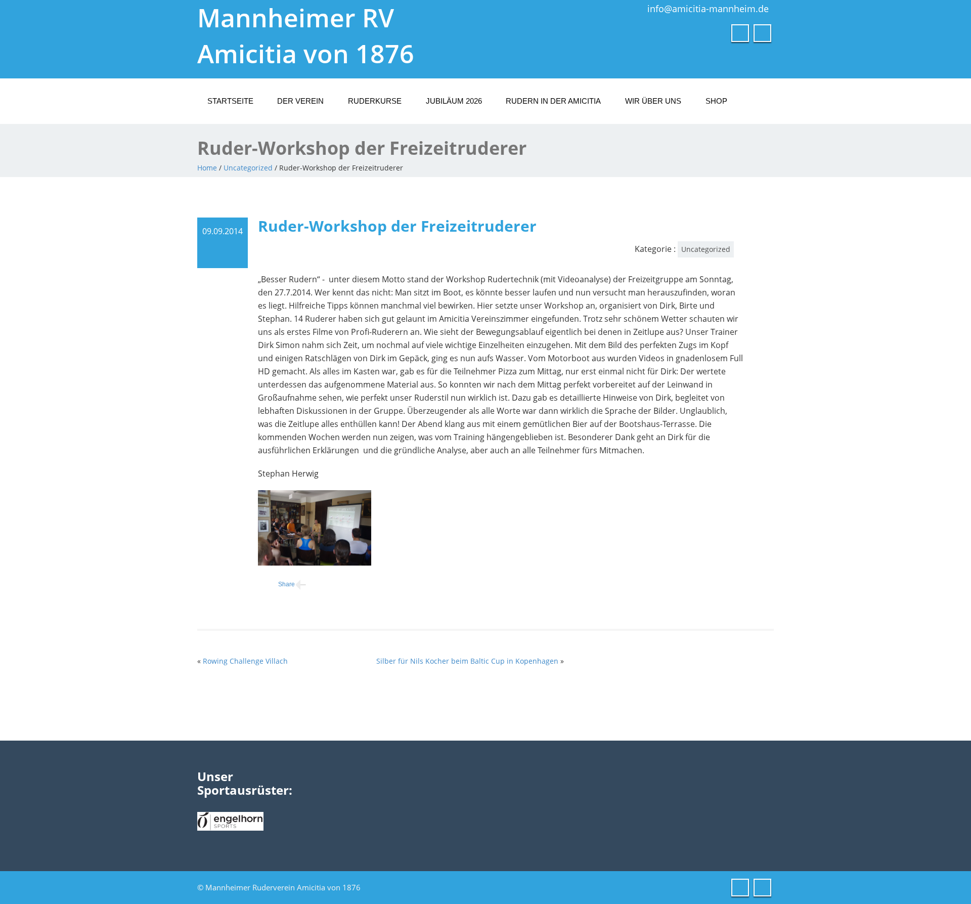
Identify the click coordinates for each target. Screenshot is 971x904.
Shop (716, 101)
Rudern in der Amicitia (553, 101)
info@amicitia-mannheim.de (708, 9)
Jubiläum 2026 (454, 101)
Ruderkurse (375, 101)
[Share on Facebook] (276, 584)
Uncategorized (248, 168)
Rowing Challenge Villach (245, 661)
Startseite (230, 101)
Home (207, 168)
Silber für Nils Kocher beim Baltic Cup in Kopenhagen (467, 661)
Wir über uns (653, 101)
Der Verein (300, 101)
